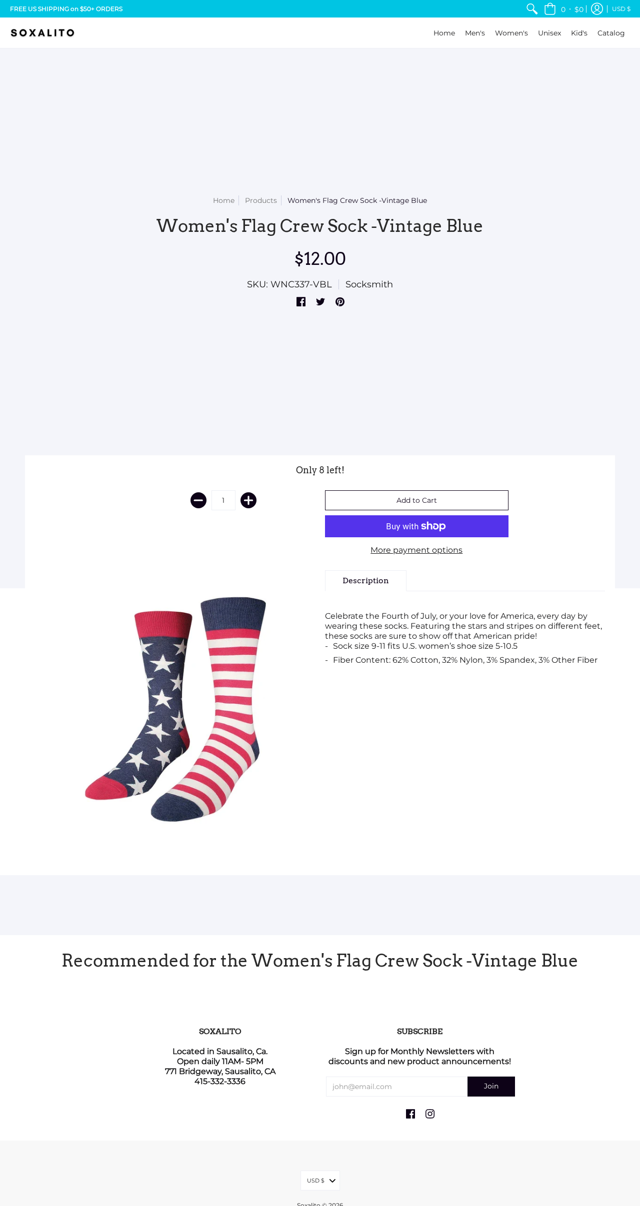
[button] (563, 8)
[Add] (248, 500)
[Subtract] (198, 500)
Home (223, 200)
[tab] (365, 580)
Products (261, 200)
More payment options (416, 550)
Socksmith (369, 284)
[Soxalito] (42, 32)
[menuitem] (532, 8)
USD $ (621, 8)
